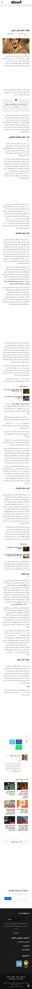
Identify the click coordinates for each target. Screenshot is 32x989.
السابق (26, 833)
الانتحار (15, 58)
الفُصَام (24, 153)
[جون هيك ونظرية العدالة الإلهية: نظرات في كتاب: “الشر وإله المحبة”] (9, 804)
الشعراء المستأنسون (14, 423)
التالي (23, 833)
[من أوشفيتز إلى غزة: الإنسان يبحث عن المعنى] (26, 398)
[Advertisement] (16, 17)
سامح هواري (26, 946)
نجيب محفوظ (26, 211)
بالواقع (27, 259)
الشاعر (27, 240)
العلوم (13, 977)
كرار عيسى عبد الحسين (23, 942)
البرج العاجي (14, 652)
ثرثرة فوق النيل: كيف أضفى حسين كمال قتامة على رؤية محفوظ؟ (13, 555)
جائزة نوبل (20, 471)
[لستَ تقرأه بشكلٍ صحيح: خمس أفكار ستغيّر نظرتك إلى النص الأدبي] (9, 820)
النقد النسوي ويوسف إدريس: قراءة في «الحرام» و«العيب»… (13, 390)
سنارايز (12, 984)
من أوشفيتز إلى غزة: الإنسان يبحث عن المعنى (13, 397)
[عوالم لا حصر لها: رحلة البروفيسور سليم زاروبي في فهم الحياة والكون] (22, 820)
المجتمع (8, 977)
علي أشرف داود (25, 950)
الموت (4, 115)
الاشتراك (8, 898)
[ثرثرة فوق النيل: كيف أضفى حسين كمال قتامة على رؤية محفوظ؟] (26, 556)
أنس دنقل (22, 692)
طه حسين (17, 635)
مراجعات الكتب (24, 789)
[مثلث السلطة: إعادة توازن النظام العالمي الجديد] (22, 804)
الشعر (28, 417)
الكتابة (11, 92)
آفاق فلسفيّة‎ (12, 789)
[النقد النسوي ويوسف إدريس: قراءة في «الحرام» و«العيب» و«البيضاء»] (26, 391)
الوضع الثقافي (26, 143)
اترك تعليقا (15, 842)
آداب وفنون (13, 823)
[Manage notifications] (28, 986)
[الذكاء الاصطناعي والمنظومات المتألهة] (26, 549)
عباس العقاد (24, 633)
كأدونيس (20, 379)
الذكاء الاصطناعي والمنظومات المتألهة (14, 548)
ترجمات (17, 977)
